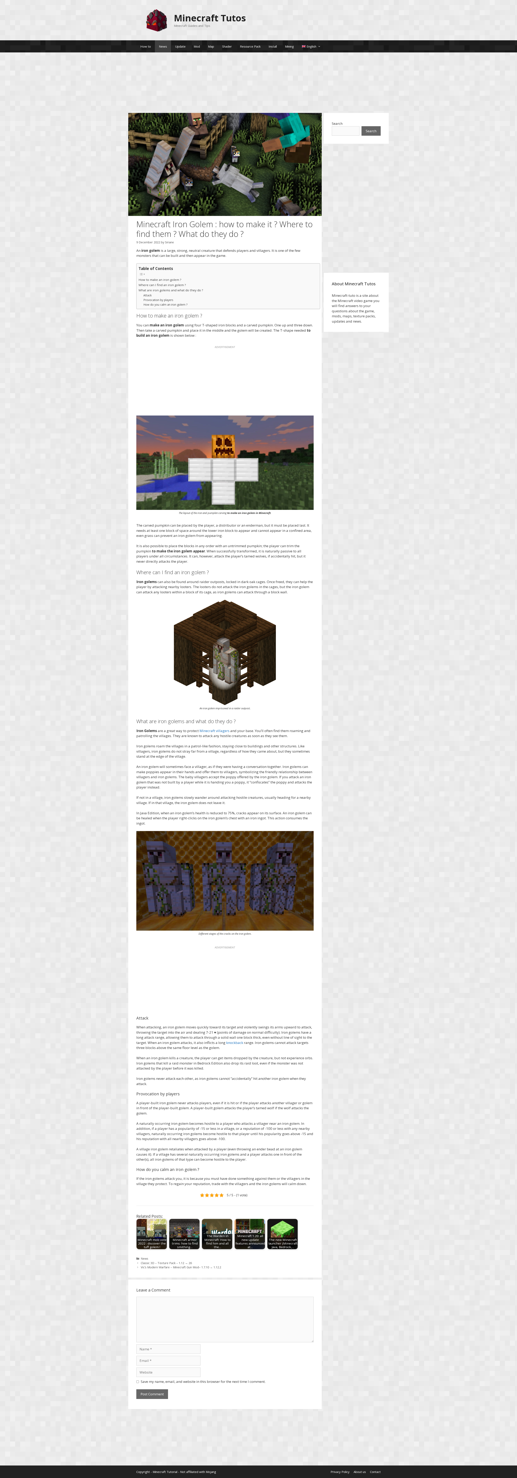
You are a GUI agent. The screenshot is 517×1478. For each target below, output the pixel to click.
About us (360, 1472)
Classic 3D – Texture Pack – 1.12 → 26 (166, 1263)
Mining (289, 46)
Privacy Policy (340, 1472)
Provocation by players (158, 300)
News (163, 46)
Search (337, 123)
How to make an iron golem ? (160, 280)
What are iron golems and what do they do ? (171, 290)
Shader (227, 46)
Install (273, 46)
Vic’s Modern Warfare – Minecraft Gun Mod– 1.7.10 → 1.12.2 (181, 1267)
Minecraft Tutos (210, 18)
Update (180, 46)
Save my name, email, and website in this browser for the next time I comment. (203, 1381)
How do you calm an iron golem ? (165, 304)
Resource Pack (250, 46)
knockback (234, 1042)
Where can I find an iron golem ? (162, 285)
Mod (197, 46)
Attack (147, 295)
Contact (375, 1472)
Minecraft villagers (214, 730)
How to (145, 46)
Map (211, 46)
